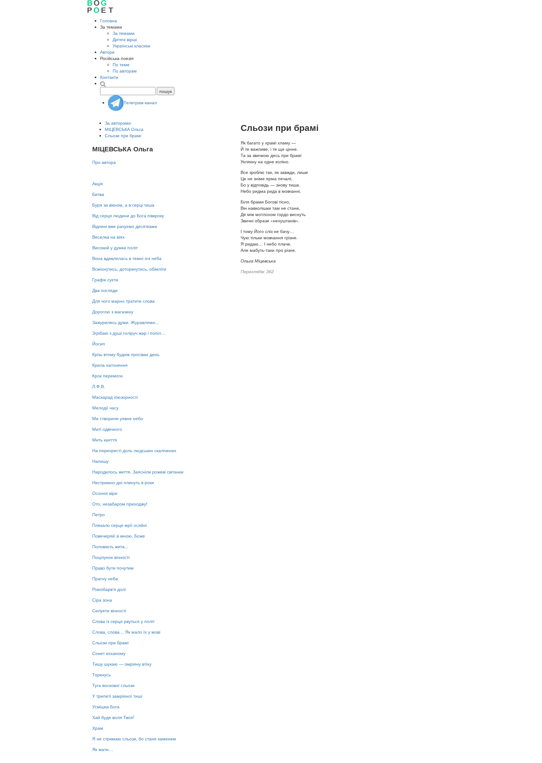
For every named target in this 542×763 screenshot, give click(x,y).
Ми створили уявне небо (117, 418)
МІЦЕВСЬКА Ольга (124, 129)
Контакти (109, 77)
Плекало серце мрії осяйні (119, 525)
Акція (97, 183)
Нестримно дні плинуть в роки (123, 482)
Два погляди (105, 290)
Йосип (98, 343)
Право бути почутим (113, 568)
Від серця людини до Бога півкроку (128, 215)
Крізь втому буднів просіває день (125, 354)
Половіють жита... (110, 546)
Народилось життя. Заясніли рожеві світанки (137, 471)
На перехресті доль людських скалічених (134, 450)
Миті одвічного (107, 429)
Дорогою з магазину (112, 311)
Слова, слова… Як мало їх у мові (126, 632)
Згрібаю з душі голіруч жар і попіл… (128, 333)
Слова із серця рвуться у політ (123, 621)
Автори (107, 52)
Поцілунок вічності (111, 557)
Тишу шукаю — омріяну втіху (121, 664)
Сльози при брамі (123, 135)
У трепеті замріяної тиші (117, 696)
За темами (124, 33)
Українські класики (131, 45)
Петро (98, 514)
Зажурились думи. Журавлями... (125, 322)
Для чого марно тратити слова (123, 301)
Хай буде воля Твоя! (113, 717)
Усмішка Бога (106, 706)
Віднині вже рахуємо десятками (124, 226)
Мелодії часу (105, 407)
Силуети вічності (109, 610)
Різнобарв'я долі (109, 589)
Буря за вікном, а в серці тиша (123, 205)
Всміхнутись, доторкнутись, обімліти (129, 269)
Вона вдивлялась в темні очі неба (127, 258)
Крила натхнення (110, 365)
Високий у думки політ (115, 247)
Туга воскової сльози (113, 685)
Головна (108, 20)
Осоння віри (104, 493)
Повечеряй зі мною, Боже (118, 536)
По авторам (125, 71)
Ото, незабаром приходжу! (119, 504)
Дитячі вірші (125, 39)
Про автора (104, 162)
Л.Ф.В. (98, 386)
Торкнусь (101, 674)
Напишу (100, 461)
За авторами (118, 123)
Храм (97, 728)
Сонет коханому (108, 653)
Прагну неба (105, 578)
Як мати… (102, 749)
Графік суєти (105, 279)
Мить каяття (104, 439)
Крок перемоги (107, 375)
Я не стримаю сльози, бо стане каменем (134, 738)
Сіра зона (102, 600)
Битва (98, 194)
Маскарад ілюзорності (115, 397)
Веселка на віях (108, 237)
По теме (121, 64)
